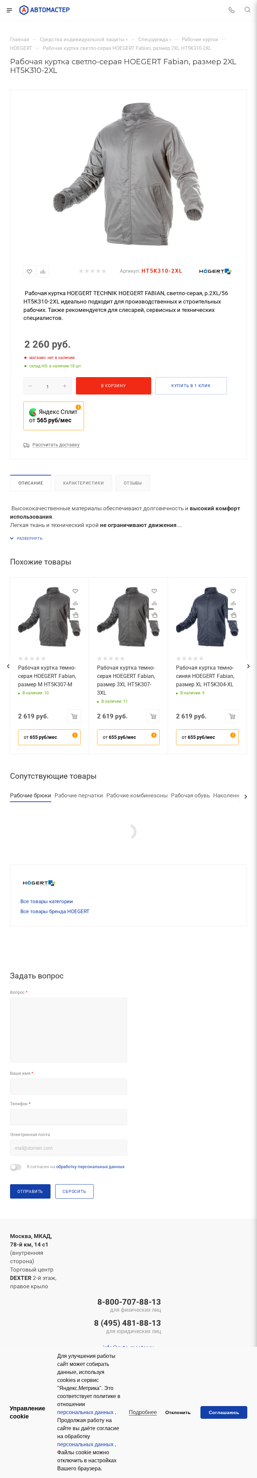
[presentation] (8, 666)
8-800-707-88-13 (129, 1306)
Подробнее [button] (143, 1412)
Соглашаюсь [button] (224, 1412)
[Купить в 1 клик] (75, 615)
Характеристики (83, 483)
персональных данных (86, 1412)
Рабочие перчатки (79, 795)
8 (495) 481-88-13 (127, 1327)
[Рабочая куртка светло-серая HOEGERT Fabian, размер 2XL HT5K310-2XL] (128, 174)
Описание (30, 483)
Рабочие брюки (30, 795)
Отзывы (133, 483)
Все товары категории (46, 901)
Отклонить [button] (178, 1412)
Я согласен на (75, 1166)
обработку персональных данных (90, 1166)
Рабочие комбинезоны (137, 795)
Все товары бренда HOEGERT (54, 911)
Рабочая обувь (190, 795)
